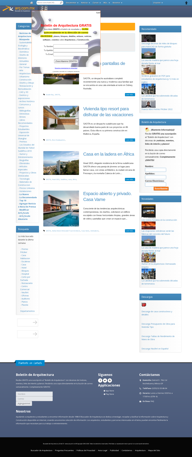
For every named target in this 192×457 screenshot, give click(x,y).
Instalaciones (25, 191)
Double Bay (50, 94)
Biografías (24, 160)
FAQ (152, 401)
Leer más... (130, 95)
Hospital (25, 274)
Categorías (24, 26)
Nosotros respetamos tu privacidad (66, 68)
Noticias (84, 3)
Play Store (109, 394)
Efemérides (24, 163)
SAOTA (57, 94)
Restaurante (27, 283)
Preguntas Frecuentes (64, 450)
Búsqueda (23, 229)
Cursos (96, 3)
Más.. (106, 3)
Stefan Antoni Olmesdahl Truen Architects (66, 231)
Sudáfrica (64, 179)
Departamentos (27, 311)
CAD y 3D (23, 92)
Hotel (24, 267)
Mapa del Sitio (154, 450)
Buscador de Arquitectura (41, 450)
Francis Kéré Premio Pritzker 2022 (157, 109)
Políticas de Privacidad (86, 450)
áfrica (74, 179)
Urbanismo (24, 76)
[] (98, 12)
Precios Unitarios (27, 188)
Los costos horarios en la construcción (159, 220)
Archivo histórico (27, 101)
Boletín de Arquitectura (154, 122)
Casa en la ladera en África (108, 154)
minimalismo (94, 231)
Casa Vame (85, 231)
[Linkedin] (110, 380)
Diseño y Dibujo (26, 82)
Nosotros (116, 3)
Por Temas (24, 67)
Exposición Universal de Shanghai (23, 135)
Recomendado (149, 29)
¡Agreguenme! (24, 403)
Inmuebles (24, 61)
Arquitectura (25, 73)
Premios (23, 141)
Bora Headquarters (58, 140)
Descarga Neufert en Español (155, 348)
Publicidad (114, 450)
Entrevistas (24, 113)
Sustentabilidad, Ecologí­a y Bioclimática (26, 45)
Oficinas (25, 295)
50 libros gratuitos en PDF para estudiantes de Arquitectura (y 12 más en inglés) (160, 79)
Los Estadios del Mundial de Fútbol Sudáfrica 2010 (26, 147)
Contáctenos (127, 450)
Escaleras (26, 261)
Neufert (25, 292)
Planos (25, 301)
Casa (24, 264)
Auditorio (26, 298)
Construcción (25, 79)
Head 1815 (55, 179)
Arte (21, 70)
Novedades (147, 198)
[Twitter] (105, 380)
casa (70, 179)
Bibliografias (25, 110)
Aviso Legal (102, 450)
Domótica (24, 51)
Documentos (71, 3)
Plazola (25, 304)
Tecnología (24, 178)
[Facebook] (100, 380)
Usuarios (157, 3)
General (22, 64)
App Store (109, 391)
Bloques (25, 270)
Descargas (147, 296)
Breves (22, 116)
